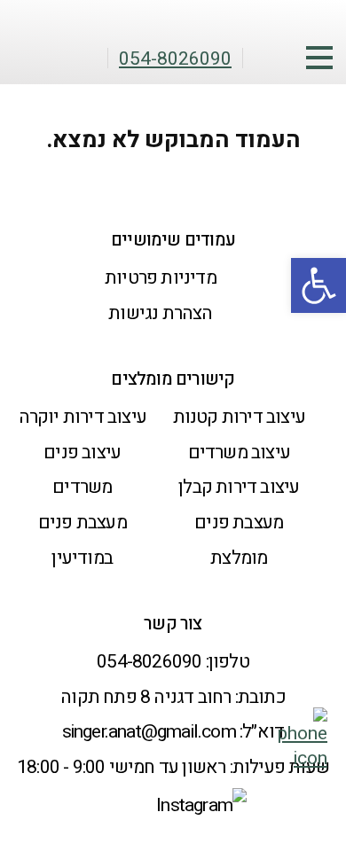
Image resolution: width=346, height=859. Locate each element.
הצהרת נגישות (160, 313)
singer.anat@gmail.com (149, 732)
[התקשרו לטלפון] (302, 758)
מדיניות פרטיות (160, 278)
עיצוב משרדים (239, 452)
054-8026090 (149, 661)
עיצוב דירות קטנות (239, 417)
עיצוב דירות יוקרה (82, 417)
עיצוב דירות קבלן (238, 487)
